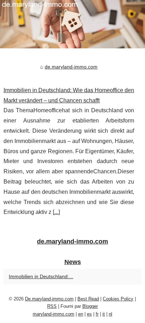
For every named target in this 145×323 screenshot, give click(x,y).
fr (97, 314)
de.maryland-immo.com (71, 67)
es (89, 314)
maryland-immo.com (53, 314)
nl (110, 314)
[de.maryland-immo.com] (72, 24)
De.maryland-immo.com (49, 298)
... (56, 212)
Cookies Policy (118, 298)
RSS (52, 306)
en (80, 314)
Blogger (90, 306)
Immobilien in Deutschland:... (41, 276)
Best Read (88, 298)
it (103, 314)
